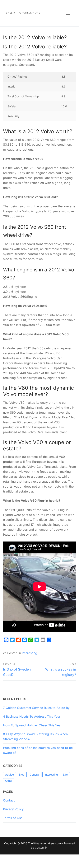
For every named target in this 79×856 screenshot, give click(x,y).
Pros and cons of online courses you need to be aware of (38, 750)
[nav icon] (68, 13)
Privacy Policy (13, 809)
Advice (9, 774)
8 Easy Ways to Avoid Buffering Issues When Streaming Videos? (35, 736)
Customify (41, 847)
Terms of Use (12, 818)
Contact (9, 800)
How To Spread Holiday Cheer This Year (32, 725)
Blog (22, 774)
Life (65, 774)
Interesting (29, 653)
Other (8, 780)
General (34, 774)
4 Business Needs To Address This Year (31, 716)
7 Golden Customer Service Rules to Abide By (36, 708)
